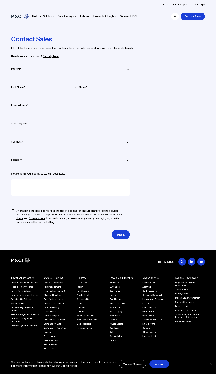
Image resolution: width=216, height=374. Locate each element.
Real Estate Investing (53, 299)
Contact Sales (193, 16)
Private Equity (116, 311)
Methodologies (84, 324)
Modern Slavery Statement (187, 298)
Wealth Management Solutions (25, 314)
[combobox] (70, 68)
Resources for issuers (185, 310)
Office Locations (150, 332)
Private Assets (50, 344)
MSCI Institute (148, 324)
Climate (80, 303)
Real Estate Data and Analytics (25, 295)
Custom (80, 311)
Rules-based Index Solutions (24, 283)
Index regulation (182, 306)
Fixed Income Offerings (22, 287)
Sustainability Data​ (52, 324)
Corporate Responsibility (154, 295)
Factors (80, 287)
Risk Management (52, 287)
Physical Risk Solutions (54, 320)
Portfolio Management (54, 291)
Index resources (84, 328)
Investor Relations (150, 336)
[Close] (210, 363)
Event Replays (149, 307)
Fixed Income (50, 336)
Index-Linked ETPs (86, 315)
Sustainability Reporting (55, 328)
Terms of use (181, 289)
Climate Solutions (19, 303)
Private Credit (116, 307)
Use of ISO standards (185, 302)
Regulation (115, 328)
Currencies (115, 287)
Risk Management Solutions (24, 325)
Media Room (148, 311)
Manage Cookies (132, 364)
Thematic (81, 307)
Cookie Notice (69, 365)
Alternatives (115, 283)
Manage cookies (183, 321)
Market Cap (82, 283)
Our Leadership (149, 291)
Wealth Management (53, 283)
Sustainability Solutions (22, 299)
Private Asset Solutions (22, 291)
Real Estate (49, 348)
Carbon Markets (51, 311)
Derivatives (115, 291)
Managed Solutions (53, 295)
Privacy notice (181, 294)
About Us (146, 287)
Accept (159, 364)
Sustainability (83, 299)
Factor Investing (51, 307)
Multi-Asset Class (52, 340)
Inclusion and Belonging (153, 299)
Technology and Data (152, 320)
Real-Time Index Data (87, 320)
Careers (146, 328)
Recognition (148, 315)
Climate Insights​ (51, 315)
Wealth (113, 340)
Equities (47, 332)
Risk (112, 332)
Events (145, 303)
